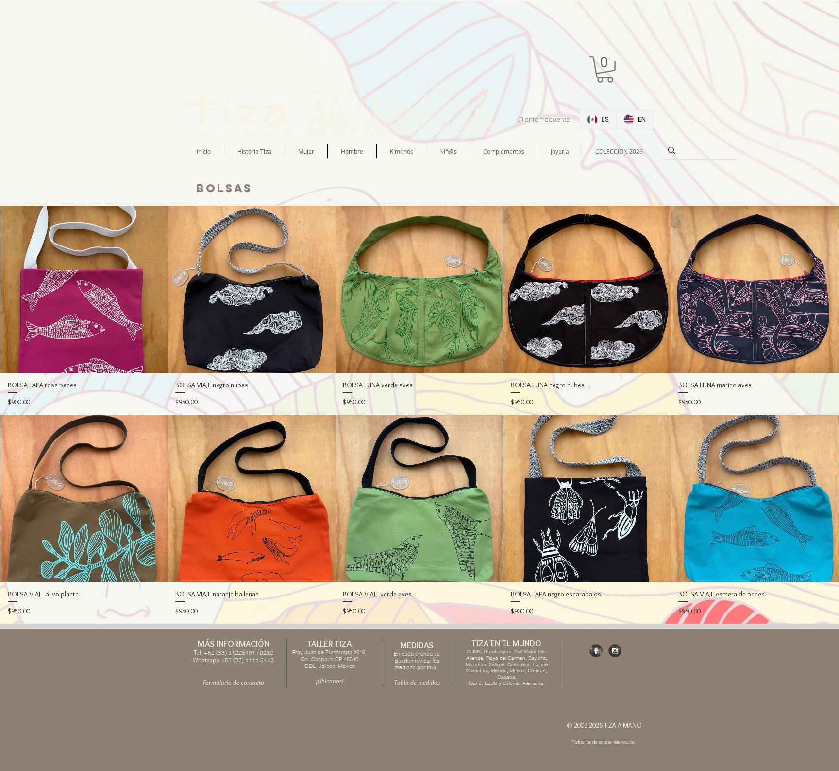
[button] (605, 69)
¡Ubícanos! (330, 681)
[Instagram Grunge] (614, 650)
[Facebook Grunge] (596, 650)
